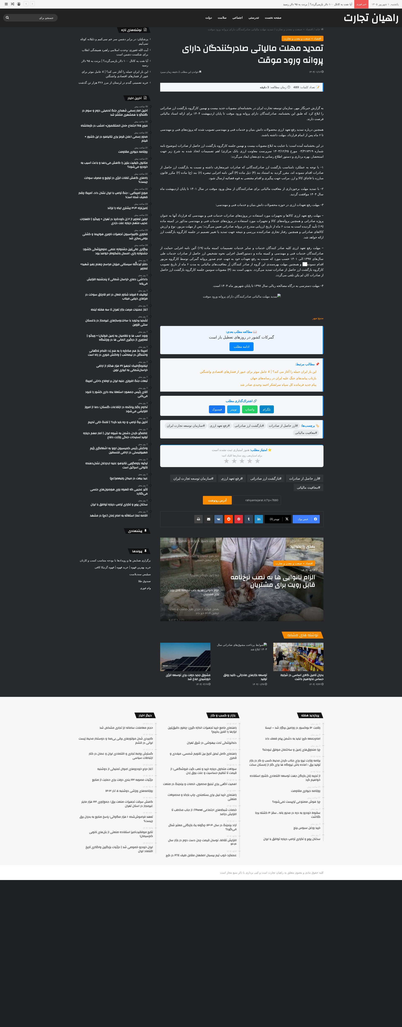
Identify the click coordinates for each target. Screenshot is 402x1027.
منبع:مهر (317, 318)
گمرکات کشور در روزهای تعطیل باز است (241, 337)
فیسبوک (217, 409)
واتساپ (249, 409)
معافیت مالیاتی (307, 487)
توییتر (233, 409)
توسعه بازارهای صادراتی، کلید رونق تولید (245, 677)
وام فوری (145, 588)
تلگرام (267, 409)
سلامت (222, 17)
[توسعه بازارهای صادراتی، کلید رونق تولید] (242, 657)
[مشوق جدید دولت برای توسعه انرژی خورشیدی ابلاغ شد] (185, 657)
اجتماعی (237, 17)
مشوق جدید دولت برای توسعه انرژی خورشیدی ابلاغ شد (188, 677)
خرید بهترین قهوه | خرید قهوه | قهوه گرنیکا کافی (123, 567)
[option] (241, 579)
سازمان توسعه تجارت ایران (192, 478)
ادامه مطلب (241, 347)
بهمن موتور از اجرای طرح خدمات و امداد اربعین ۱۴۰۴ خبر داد (271, 582)
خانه (318, 29)
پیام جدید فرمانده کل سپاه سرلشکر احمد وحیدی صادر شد (278, 385)
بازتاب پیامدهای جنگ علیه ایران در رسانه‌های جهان (283, 378)
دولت (208, 17)
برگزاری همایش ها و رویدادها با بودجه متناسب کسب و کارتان (115, 560)
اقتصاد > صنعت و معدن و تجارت (294, 29)
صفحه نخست (273, 17)
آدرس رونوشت (217, 500)
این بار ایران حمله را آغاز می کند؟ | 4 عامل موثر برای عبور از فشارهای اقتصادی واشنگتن (300, 4)
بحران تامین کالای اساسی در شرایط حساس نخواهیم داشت (302, 677)
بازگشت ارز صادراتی (264, 478)
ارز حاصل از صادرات (303, 478)
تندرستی (254, 17)
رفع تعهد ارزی (231, 478)
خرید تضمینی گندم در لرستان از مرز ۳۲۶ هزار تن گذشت (113, 82)
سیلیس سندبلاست (140, 574)
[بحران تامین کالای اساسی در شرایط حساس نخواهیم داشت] (298, 657)
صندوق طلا (144, 581)
